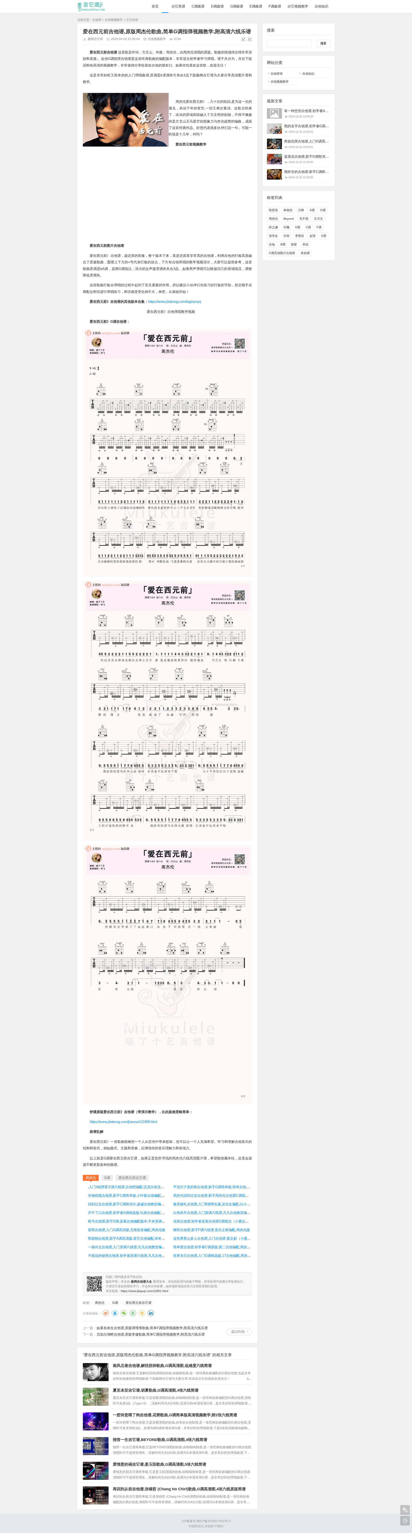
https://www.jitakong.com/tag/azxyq (174, 301)
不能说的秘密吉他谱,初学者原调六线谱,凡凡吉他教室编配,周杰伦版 (139, 1255)
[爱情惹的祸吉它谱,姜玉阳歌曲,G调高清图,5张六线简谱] (96, 1471)
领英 (151, 1313)
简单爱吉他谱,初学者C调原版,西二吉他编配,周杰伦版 (213, 1247)
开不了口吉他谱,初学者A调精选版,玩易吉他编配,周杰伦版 (131, 1213)
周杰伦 (100, 1302)
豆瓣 (133, 1313)
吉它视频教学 (298, 6)
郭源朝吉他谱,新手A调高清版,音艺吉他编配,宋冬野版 (128, 1238)
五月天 (318, 218)
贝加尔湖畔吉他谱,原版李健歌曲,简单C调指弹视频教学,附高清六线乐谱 (151, 1334)
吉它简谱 (178, 6)
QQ (115, 1313)
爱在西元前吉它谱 (138, 1302)
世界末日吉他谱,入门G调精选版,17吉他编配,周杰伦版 (213, 1255)
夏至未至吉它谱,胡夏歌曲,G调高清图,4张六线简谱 (155, 1390)
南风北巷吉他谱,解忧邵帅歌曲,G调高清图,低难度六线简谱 (162, 1365)
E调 (323, 236)
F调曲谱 (275, 6)
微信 (124, 1313)
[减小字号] (249, 39)
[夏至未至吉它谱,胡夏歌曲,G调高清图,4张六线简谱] (96, 1397)
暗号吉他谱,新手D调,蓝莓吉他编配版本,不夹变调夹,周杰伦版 (134, 1221)
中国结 (218, 1526)
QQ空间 (142, 1313)
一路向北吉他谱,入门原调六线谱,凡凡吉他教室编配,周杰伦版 (134, 1247)
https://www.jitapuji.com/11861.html (144, 1291)
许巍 (286, 227)
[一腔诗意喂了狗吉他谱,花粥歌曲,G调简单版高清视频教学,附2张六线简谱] (96, 1421)
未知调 (305, 253)
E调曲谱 (256, 6)
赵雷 (313, 236)
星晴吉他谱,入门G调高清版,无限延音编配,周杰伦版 (126, 1230)
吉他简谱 (277, 73)
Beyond (288, 218)
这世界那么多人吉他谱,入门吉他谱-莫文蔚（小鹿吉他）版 (217, 1238)
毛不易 (303, 218)
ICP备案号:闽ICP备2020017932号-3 (206, 1521)
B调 (282, 244)
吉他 (272, 244)
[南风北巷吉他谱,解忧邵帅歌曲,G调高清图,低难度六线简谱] (96, 1372)
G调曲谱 (236, 6)
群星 (294, 244)
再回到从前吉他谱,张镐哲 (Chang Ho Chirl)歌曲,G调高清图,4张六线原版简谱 (179, 1489)
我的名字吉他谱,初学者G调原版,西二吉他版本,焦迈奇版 (326, 126)
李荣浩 (299, 236)
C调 (308, 227)
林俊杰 (287, 210)
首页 (155, 6)
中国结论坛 (196, 1526)
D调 (297, 227)
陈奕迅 (273, 210)
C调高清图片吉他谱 (282, 253)
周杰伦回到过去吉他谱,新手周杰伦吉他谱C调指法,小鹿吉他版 (220, 1195)
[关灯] (405, 1520)
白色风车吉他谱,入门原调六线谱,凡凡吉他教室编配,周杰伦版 (219, 1213)
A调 (312, 210)
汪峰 (301, 210)
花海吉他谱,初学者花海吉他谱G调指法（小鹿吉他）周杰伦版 (219, 1221)
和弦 (306, 244)
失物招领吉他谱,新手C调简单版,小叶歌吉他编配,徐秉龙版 (132, 1195)
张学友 (273, 236)
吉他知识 (321, 6)
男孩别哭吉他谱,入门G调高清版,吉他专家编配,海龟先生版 (328, 141)
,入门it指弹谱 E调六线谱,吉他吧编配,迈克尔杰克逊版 (128, 1187)
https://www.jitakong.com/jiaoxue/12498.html (123, 1122)
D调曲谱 (217, 6)
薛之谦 (273, 227)
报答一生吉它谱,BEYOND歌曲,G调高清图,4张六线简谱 (160, 1440)
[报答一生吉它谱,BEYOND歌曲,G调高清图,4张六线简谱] (96, 1446)
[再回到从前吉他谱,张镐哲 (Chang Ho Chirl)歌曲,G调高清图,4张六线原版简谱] (96, 1495)
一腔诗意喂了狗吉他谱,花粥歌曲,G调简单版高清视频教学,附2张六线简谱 (175, 1415)
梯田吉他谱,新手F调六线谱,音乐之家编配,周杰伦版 (211, 1230)
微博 (106, 1313)
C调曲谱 (198, 6)
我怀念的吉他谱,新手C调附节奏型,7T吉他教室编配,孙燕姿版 (330, 172)
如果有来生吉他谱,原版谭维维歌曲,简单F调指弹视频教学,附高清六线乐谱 (152, 1328)
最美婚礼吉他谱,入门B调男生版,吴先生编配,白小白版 (213, 1204)
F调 (319, 227)
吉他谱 (96, 19)
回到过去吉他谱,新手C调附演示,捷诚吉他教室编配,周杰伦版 (133, 1204)
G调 (115, 1302)
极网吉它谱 (95, 39)
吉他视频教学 (114, 19)
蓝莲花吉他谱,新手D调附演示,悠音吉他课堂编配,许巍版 (326, 156)
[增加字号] (243, 39)
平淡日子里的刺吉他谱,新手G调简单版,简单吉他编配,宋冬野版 (220, 1187)
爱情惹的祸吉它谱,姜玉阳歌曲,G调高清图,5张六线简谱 (159, 1464)
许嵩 (286, 236)
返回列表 (238, 1331)
